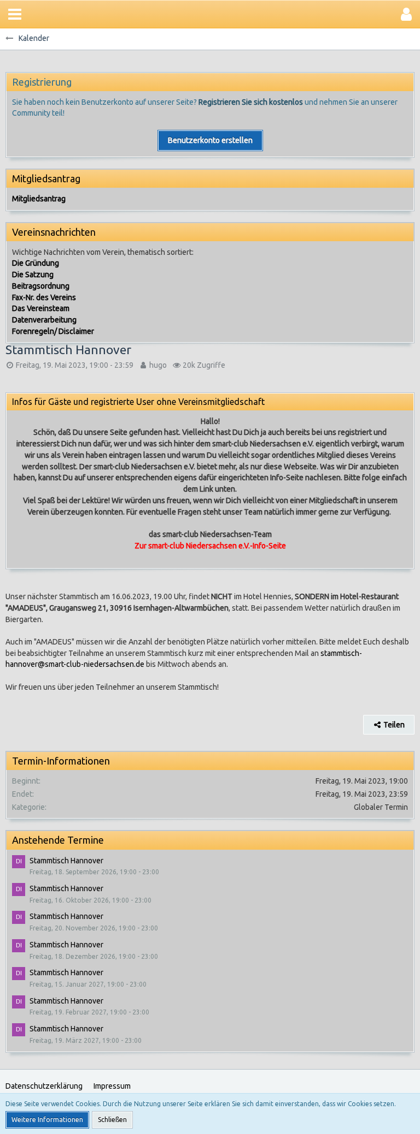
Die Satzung (33, 274)
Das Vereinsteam (40, 308)
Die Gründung (35, 263)
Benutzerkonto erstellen (210, 140)
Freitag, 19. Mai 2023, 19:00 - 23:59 (74, 365)
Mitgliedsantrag (39, 198)
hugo (158, 365)
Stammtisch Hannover (66, 860)
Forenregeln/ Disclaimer (53, 331)
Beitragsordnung (40, 286)
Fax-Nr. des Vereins (44, 297)
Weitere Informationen (47, 1119)
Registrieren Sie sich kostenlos (251, 102)
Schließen (112, 1119)
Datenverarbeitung (44, 319)
